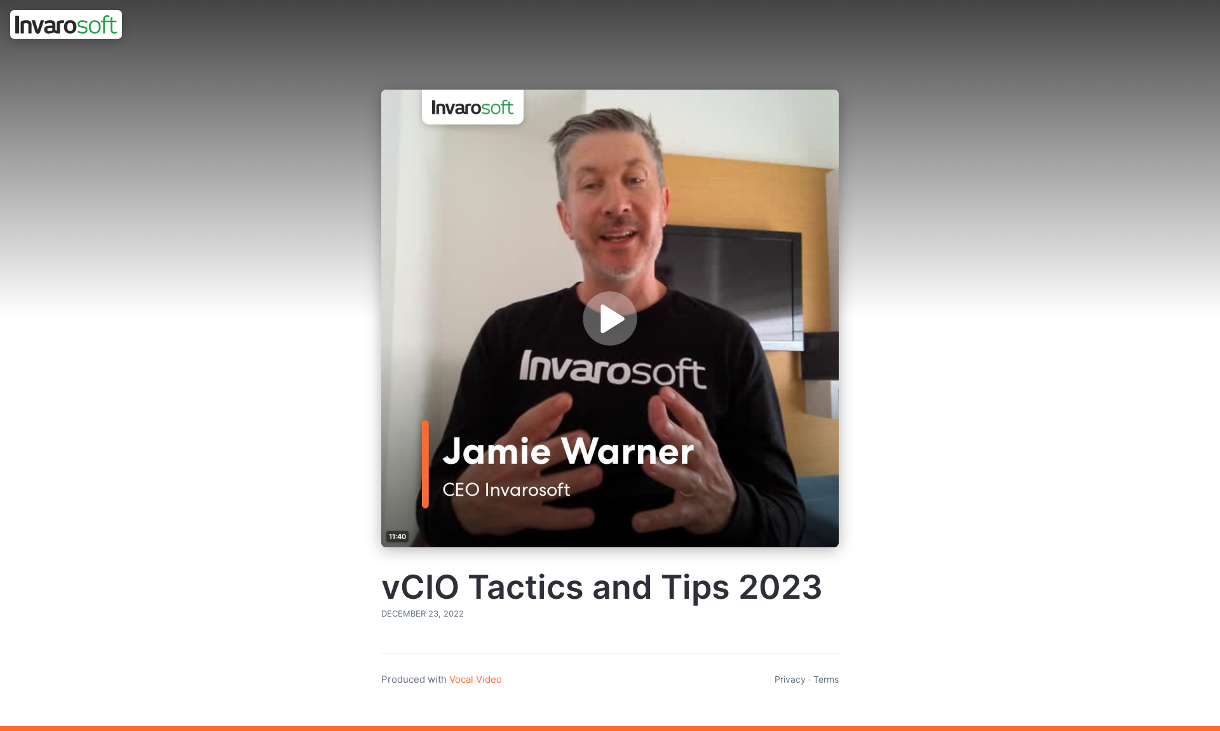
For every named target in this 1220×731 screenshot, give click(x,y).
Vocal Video (475, 679)
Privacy (790, 679)
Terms (826, 679)
